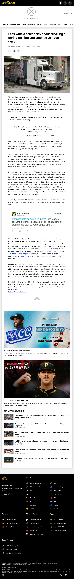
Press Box (39, 563)
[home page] (8, 3)
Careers (10, 563)
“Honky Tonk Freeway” (53, 251)
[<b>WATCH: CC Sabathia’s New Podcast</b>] (37, 329)
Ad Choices (46, 563)
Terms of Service (27, 564)
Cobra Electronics (26, 256)
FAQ (25, 563)
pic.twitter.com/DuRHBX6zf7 (37, 132)
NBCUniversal (12, 567)
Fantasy (39, 24)
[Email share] (18, 51)
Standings (53, 24)
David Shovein (18, 419)
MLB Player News (15, 24)
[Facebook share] (9, 51)
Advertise (4, 563)
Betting (46, 24)
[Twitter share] (14, 51)
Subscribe (6, 494)
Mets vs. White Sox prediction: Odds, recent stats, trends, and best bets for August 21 (42, 433)
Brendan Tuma (18, 444)
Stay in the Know (7, 485)
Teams (4, 24)
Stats (59, 24)
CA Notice (19, 564)
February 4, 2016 (49, 136)
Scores (65, 24)
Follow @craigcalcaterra (17, 292)
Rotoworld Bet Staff (20, 427)
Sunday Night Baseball (28, 24)
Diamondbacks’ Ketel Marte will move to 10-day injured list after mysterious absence (42, 459)
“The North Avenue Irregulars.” (19, 254)
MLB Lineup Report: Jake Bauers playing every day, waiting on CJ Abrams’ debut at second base (41, 442)
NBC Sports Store (31, 563)
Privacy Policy (54, 563)
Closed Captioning (18, 563)
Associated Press (19, 462)
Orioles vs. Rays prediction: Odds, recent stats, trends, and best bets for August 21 (41, 425)
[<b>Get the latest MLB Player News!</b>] (37, 379)
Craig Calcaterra (14, 46)
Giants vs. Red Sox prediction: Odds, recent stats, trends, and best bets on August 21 (42, 451)
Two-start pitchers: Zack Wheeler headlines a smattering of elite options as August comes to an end (42, 416)
